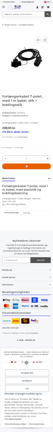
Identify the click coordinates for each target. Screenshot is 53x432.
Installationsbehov (19, 115)
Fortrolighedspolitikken (27, 245)
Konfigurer (27, 381)
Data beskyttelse (36, 424)
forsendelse (33, 333)
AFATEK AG (30, 340)
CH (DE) (38, 362)
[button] (37, 7)
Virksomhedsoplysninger (15, 424)
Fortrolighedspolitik (12, 419)
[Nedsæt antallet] (5, 158)
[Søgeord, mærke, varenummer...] (48, 14)
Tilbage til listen (10, 25)
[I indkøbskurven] (4, 33)
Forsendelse (23, 137)
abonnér (41, 260)
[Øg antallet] (48, 158)
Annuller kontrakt (10, 327)
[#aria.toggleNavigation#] (3, 5)
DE (15, 362)
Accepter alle (27, 373)
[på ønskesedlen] (45, 40)
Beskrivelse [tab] (8, 178)
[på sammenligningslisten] (38, 40)
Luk (27, 388)
